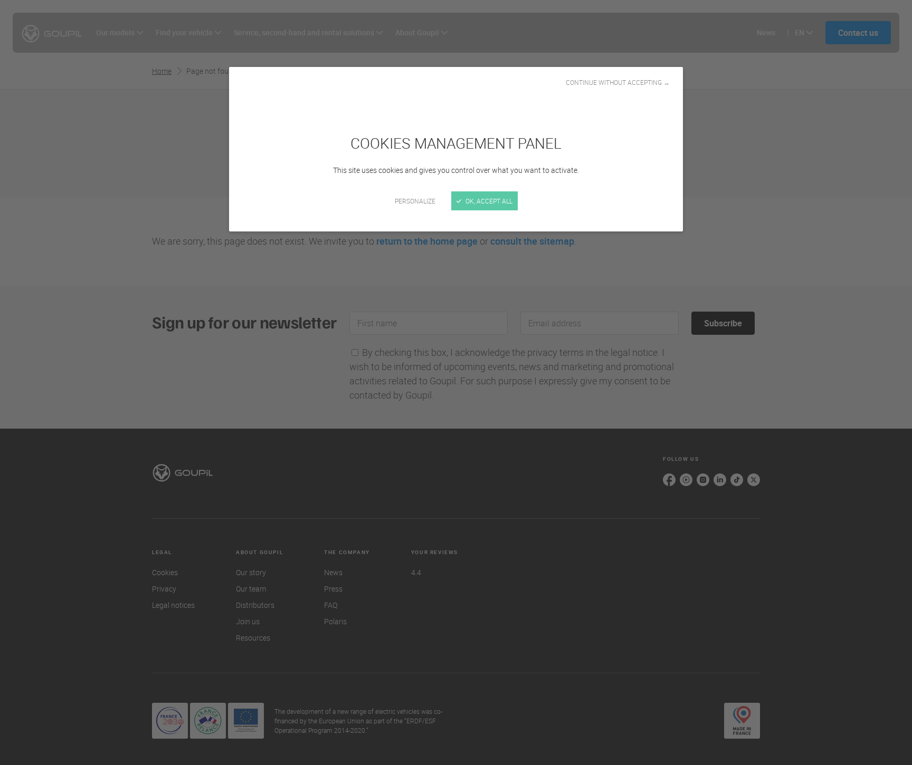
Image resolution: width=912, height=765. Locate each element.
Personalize (415, 201)
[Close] (456, 382)
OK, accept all (488, 201)
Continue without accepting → (618, 82)
